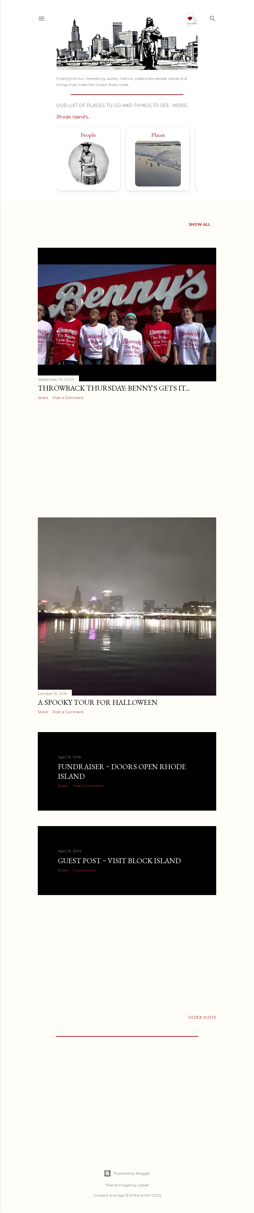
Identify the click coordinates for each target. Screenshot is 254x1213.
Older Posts (202, 1017)
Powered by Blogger (132, 1173)
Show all (200, 224)
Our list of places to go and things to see (112, 105)
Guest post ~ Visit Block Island (119, 860)
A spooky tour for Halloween (98, 702)
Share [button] (43, 397)
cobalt (143, 1185)
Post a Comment (68, 397)
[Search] (212, 17)
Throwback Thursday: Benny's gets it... (114, 388)
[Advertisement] (127, 458)
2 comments (84, 870)
